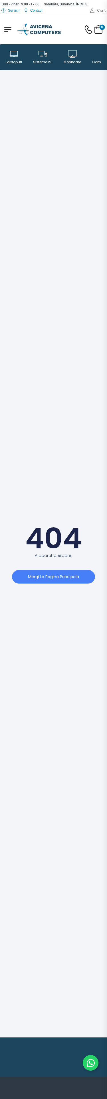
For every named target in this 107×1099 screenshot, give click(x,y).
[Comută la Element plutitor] (90, 1063)
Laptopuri (14, 62)
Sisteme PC (43, 62)
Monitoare (72, 62)
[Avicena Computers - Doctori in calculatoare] (39, 29)
